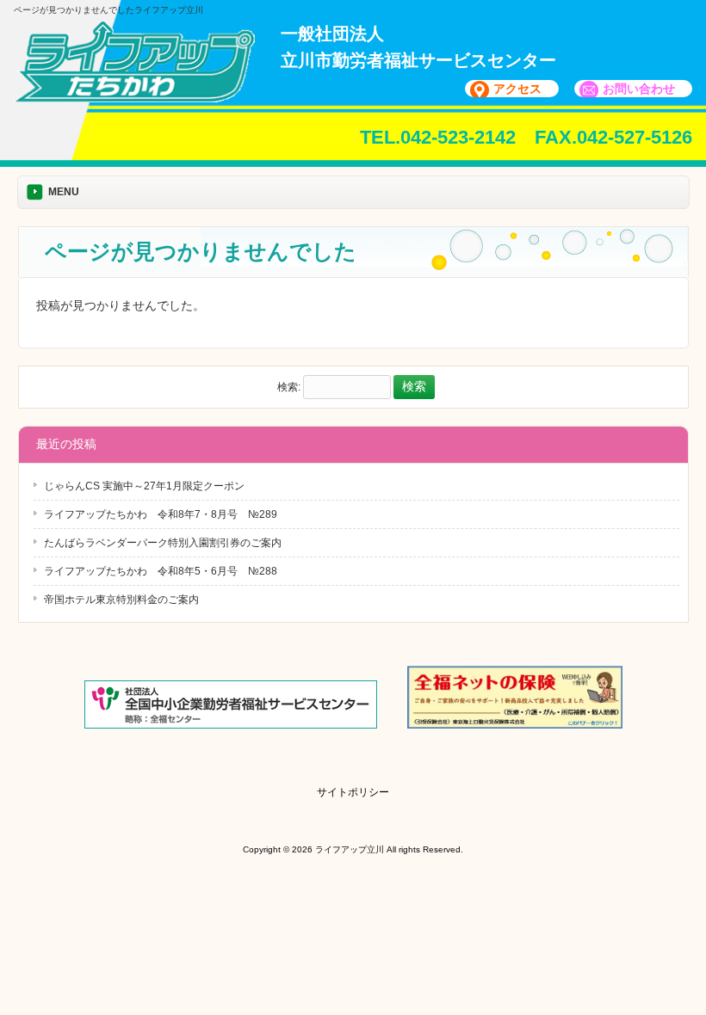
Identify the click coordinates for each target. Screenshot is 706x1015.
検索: (288, 387)
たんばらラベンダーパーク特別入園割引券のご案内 (163, 543)
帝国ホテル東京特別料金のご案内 (121, 600)
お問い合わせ (639, 88)
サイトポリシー (353, 792)
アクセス (517, 88)
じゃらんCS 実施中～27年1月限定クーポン (144, 486)
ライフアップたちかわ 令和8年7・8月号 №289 (160, 514)
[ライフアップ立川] (134, 97)
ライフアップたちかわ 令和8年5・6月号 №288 (160, 571)
